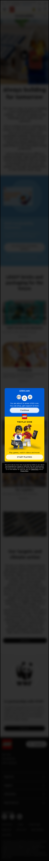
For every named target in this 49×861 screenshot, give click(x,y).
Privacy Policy (24, 471)
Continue (24, 410)
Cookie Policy (34, 469)
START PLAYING (24, 457)
